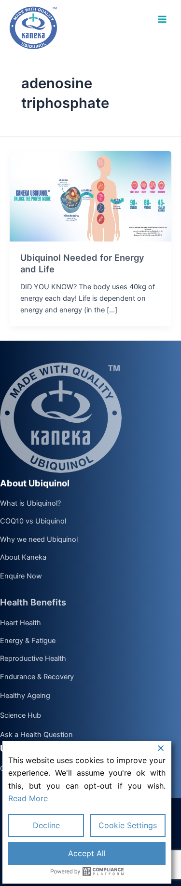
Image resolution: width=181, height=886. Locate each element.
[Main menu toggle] (162, 19)
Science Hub (20, 715)
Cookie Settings (127, 825)
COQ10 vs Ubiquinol (33, 521)
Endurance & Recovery (37, 677)
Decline (46, 825)
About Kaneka (23, 558)
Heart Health (20, 623)
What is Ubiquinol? (30, 504)
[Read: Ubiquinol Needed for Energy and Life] (90, 195)
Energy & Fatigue (28, 641)
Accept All (87, 853)
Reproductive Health (33, 659)
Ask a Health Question (36, 735)
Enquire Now (21, 576)
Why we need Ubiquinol (39, 540)
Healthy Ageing (25, 695)
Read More (28, 798)
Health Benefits (33, 602)
